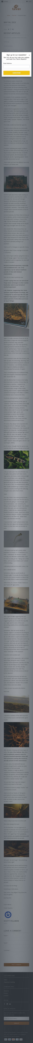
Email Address (7, 63)
